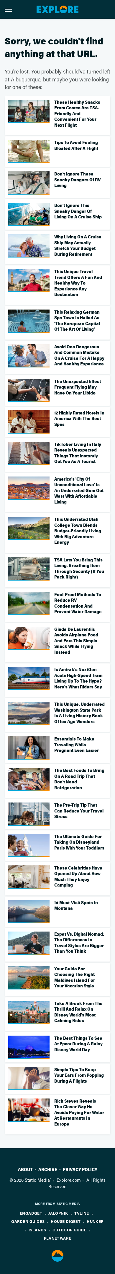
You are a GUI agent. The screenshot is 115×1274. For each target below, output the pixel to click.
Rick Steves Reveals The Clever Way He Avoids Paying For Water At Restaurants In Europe (79, 1113)
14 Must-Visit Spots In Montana (76, 905)
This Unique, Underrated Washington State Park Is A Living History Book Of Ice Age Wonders (79, 713)
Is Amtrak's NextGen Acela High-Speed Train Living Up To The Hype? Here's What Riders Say (78, 678)
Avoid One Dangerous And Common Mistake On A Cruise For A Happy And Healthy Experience (79, 355)
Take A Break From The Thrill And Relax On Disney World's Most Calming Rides (78, 1012)
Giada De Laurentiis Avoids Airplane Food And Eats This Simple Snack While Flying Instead (76, 641)
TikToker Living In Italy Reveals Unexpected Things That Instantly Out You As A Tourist (77, 453)
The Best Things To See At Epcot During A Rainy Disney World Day (78, 1044)
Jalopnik (58, 1213)
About (25, 1169)
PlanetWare (57, 1237)
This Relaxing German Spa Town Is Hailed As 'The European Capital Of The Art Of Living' (77, 321)
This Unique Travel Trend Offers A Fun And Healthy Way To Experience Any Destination (78, 283)
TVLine (81, 1213)
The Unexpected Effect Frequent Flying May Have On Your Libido (77, 387)
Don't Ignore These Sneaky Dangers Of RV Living (77, 179)
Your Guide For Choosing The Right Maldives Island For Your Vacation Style (74, 977)
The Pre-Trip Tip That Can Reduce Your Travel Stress (79, 810)
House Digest (65, 1221)
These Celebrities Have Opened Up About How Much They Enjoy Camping (78, 876)
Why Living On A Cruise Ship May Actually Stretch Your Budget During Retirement (77, 245)
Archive (47, 1169)
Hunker (95, 1221)
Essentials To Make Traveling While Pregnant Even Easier (76, 744)
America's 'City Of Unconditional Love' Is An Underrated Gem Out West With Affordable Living (79, 491)
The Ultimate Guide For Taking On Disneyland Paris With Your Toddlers (79, 842)
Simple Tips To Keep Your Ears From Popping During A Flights (79, 1075)
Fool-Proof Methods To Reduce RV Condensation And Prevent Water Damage (78, 603)
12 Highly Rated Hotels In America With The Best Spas (79, 418)
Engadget (31, 1213)
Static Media (37, 1180)
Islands (37, 1229)
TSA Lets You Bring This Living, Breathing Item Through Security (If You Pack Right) (79, 568)
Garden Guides (28, 1221)
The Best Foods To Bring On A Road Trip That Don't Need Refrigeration (79, 779)
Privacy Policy (80, 1169)
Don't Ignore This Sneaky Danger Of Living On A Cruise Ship (78, 211)
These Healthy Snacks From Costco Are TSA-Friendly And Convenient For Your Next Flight (77, 114)
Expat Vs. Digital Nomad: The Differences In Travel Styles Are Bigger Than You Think (79, 943)
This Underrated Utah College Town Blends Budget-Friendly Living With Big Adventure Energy (77, 531)
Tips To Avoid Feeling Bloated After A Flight (76, 145)
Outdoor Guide (69, 1229)
